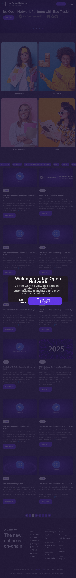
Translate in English (45, 301)
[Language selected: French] (36, 575)
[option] (1, 574)
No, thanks (21, 300)
